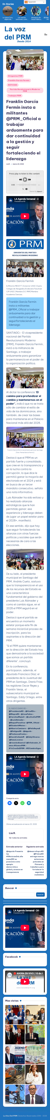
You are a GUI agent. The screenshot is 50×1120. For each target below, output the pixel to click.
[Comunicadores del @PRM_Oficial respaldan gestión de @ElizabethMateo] (35, 1074)
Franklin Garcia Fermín (18, 80)
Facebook (11, 956)
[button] (18, 838)
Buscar (9, 888)
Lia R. (12, 833)
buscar (40, 894)
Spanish (32, 2)
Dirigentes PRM (15, 76)
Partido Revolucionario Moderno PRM (25, 90)
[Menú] (45, 34)
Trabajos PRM (14, 96)
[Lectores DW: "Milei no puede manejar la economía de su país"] (35, 1054)
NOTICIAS (12, 85)
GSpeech (39, 191)
